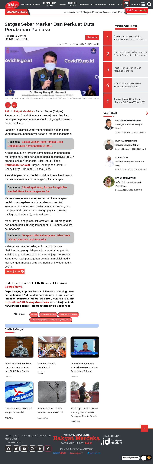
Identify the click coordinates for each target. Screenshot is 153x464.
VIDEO (112, 4)
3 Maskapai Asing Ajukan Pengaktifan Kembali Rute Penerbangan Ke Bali (37, 189)
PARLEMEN (26, 4)
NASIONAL (84, 4)
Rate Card (11, 435)
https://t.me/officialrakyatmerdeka (27, 302)
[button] (143, 4)
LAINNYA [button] (134, 4)
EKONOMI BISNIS (72, 4)
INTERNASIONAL (98, 4)
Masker (34, 315)
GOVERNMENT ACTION (49, 4)
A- (14, 105)
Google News (13, 286)
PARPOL (62, 4)
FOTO (119, 4)
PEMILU (36, 4)
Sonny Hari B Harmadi (68, 315)
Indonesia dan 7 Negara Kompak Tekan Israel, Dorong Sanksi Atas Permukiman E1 (90, 12)
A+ (8, 105)
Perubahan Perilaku (17, 164)
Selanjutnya (13, 271)
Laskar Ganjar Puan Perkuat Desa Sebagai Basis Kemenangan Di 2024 (35, 143)
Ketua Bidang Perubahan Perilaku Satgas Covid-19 (51, 320)
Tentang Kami (28, 435)
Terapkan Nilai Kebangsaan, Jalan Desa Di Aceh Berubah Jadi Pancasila (39, 237)
